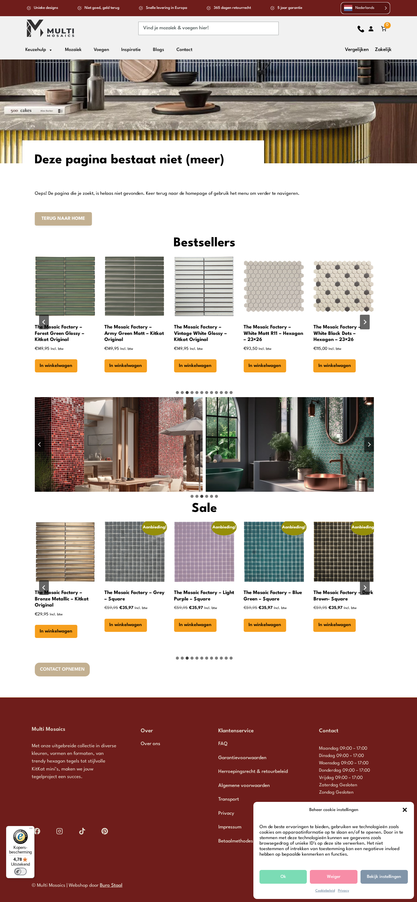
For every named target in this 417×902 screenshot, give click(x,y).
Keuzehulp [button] (35, 50)
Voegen (101, 50)
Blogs (158, 50)
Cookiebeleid (325, 891)
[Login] (370, 28)
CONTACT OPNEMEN (62, 669)
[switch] (20, 871)
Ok (283, 877)
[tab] (177, 392)
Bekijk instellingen (384, 877)
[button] (405, 810)
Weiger (333, 877)
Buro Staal (111, 885)
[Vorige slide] (44, 322)
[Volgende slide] (365, 322)
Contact (184, 50)
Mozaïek (73, 50)
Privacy (343, 891)
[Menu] (30, 829)
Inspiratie (131, 50)
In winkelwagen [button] (56, 366)
